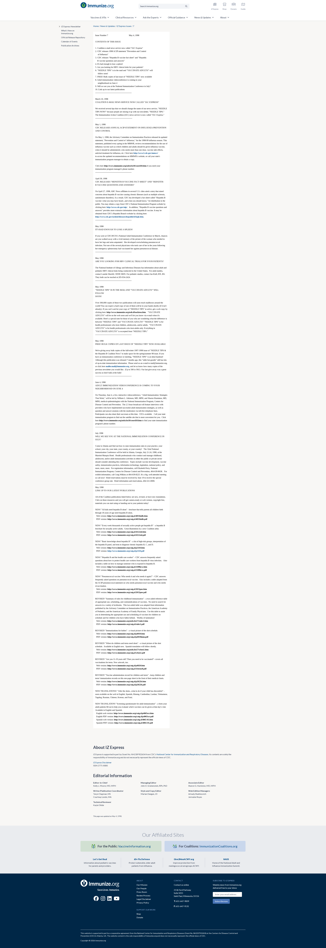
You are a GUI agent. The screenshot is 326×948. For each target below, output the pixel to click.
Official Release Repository (73, 37)
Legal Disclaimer (144, 899)
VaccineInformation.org (124, 846)
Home (96, 26)
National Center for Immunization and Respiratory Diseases (182, 754)
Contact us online (181, 885)
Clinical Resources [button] (125, 17)
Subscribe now (221, 901)
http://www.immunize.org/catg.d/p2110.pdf (125, 551)
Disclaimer (102, 762)
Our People (141, 888)
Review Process (143, 895)
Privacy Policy (143, 902)
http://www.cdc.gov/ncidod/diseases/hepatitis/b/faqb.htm (119, 217)
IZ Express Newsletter (71, 26)
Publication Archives (70, 45)
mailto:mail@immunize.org (117, 366)
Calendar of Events (69, 41)
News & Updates (107, 26)
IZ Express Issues (124, 26)
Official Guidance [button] (176, 17)
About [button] (223, 17)
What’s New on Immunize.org (67, 32)
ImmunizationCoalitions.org (208, 846)
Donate (140, 917)
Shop (139, 914)
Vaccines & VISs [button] (98, 17)
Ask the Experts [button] (151, 17)
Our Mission (142, 885)
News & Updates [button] (202, 17)
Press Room (142, 892)
